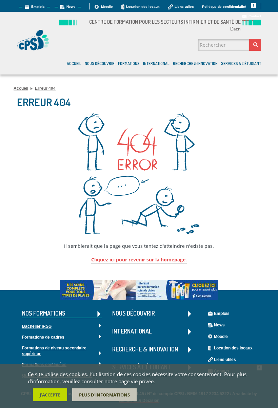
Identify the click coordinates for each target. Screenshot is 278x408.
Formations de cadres (43, 337)
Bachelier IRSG (37, 326)
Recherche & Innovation (195, 63)
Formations (129, 63)
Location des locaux (143, 6)
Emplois (38, 6)
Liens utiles (184, 6)
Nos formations (43, 313)
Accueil (74, 63)
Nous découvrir (100, 63)
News (71, 6)
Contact (255, 16)
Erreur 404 (45, 88)
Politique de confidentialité (224, 6)
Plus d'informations (104, 395)
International (156, 63)
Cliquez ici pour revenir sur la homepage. (139, 259)
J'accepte (50, 395)
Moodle (107, 6)
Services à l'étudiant (241, 63)
